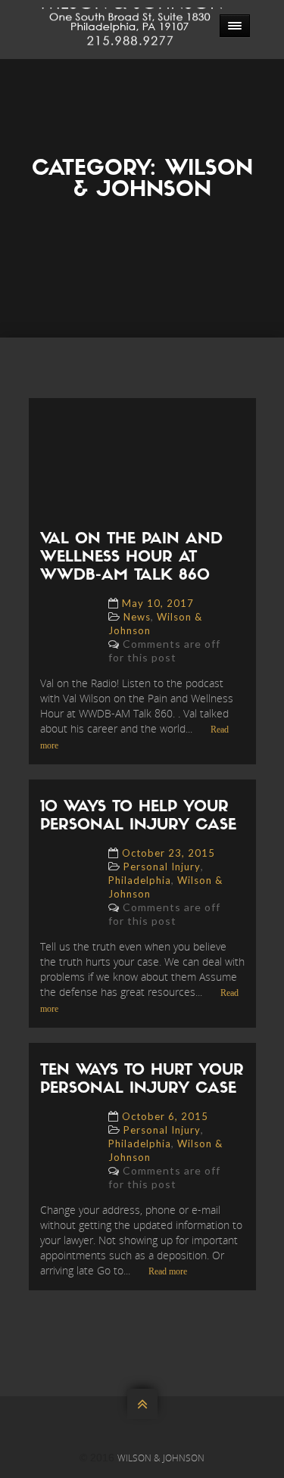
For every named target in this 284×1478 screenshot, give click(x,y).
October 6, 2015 (165, 1116)
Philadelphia (139, 880)
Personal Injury (162, 866)
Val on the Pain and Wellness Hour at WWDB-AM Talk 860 (131, 557)
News (137, 617)
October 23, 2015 (168, 853)
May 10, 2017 (158, 603)
